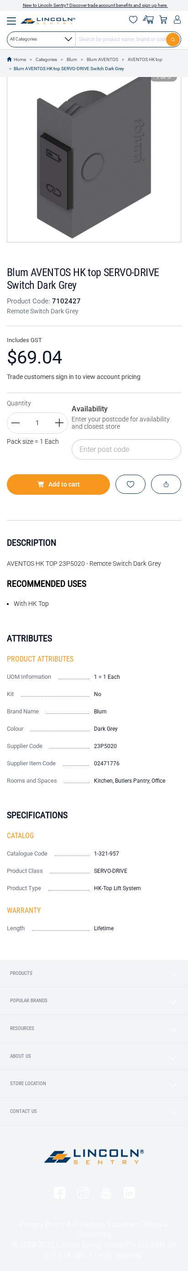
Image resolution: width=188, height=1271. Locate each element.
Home (20, 59)
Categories (46, 59)
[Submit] (173, 39)
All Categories (23, 38)
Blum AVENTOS (102, 59)
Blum (72, 59)
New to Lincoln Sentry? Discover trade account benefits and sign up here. (95, 5)
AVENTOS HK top (145, 59)
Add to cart (64, 484)
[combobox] (94, 39)
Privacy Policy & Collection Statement (80, 1224)
